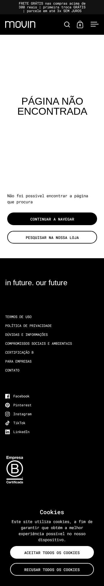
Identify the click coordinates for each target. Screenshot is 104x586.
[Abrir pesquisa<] (67, 24)
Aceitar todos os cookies (52, 552)
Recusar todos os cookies (52, 569)
